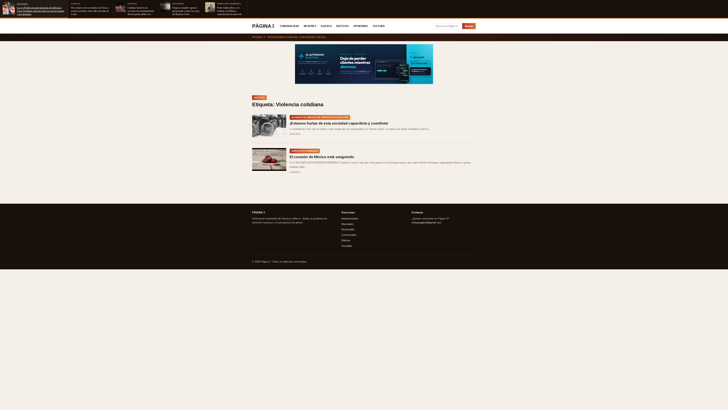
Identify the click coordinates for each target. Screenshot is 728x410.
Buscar (469, 26)
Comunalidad (289, 26)
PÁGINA (263, 26)
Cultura (379, 26)
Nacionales (347, 224)
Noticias (342, 26)
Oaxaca (326, 26)
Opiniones (360, 26)
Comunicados (348, 235)
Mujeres (310, 26)
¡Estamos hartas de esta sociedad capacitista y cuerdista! (339, 123)
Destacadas (348, 229)
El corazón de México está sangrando (322, 157)
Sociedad (346, 245)
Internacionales (349, 218)
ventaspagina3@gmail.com (426, 222)
